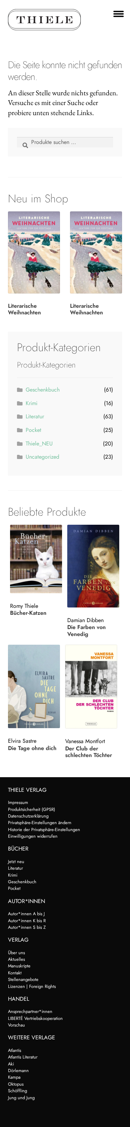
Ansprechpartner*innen (30, 1011)
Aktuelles (16, 959)
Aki (11, 1064)
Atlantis (14, 1050)
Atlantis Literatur (22, 1057)
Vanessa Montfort (85, 741)
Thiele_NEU (39, 444)
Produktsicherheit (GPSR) (31, 809)
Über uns (16, 952)
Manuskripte (19, 966)
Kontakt (14, 972)
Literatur (35, 416)
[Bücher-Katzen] (37, 559)
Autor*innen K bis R (27, 920)
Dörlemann (18, 1070)
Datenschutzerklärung (28, 816)
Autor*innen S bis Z (27, 927)
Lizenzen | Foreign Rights (32, 986)
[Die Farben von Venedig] (94, 566)
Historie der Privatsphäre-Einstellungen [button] (44, 829)
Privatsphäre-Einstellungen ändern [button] (39, 822)
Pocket (33, 430)
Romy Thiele (24, 606)
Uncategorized (42, 457)
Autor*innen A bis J (26, 913)
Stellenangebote (23, 979)
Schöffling (17, 1090)
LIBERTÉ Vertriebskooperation (35, 1018)
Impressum (18, 802)
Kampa (14, 1077)
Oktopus (16, 1084)
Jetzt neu (16, 861)
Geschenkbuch (43, 390)
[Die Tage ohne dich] (35, 686)
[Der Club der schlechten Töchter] (92, 686)
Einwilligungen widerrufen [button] (33, 836)
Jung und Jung (21, 1097)
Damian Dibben (85, 620)
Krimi (31, 403)
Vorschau (16, 1025)
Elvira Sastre (22, 741)
